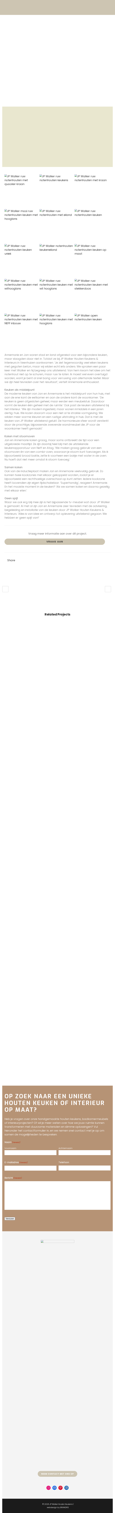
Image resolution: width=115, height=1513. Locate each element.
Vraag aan (54, 541)
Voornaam (10, 1148)
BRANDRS (64, 1507)
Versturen (10, 1219)
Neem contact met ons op (57, 1473)
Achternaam (65, 1148)
